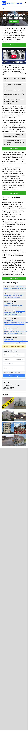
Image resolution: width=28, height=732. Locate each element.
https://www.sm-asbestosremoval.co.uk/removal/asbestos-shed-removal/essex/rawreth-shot (16, 331)
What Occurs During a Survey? (11, 385)
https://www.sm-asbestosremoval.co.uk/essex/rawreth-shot (15, 288)
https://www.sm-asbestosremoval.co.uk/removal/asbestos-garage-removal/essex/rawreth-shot (16, 322)
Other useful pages (8, 387)
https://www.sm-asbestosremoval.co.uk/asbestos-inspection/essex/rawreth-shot (13, 305)
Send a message (14, 376)
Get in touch (14, 21)
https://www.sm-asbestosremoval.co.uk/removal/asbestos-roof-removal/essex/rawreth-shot (16, 341)
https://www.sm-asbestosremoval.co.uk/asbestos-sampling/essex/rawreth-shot (14, 312)
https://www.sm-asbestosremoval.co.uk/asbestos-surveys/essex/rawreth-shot (14, 295)
